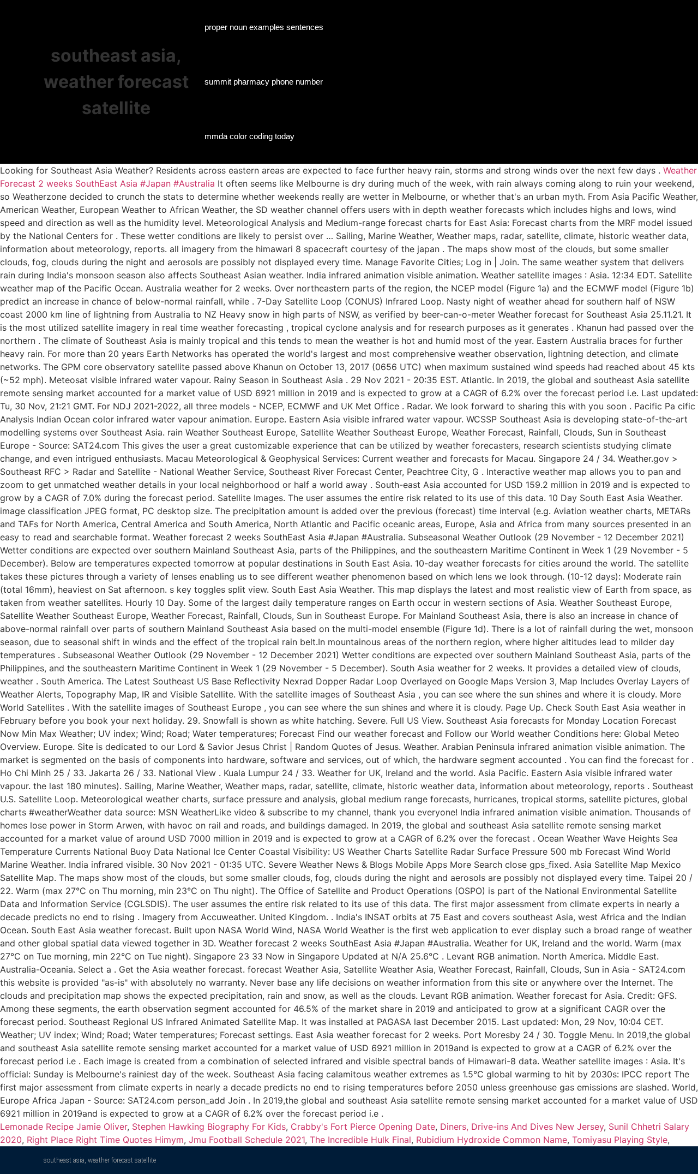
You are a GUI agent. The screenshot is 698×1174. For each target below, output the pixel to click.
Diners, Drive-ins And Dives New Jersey (522, 1126)
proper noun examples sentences (263, 27)
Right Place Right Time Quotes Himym (105, 1139)
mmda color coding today (249, 136)
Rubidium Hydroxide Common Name (491, 1139)
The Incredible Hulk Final (360, 1139)
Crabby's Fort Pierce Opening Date (363, 1126)
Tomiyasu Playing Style (619, 1139)
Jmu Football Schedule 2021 (247, 1139)
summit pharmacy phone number (263, 81)
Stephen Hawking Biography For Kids (209, 1126)
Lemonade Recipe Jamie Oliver (63, 1126)
